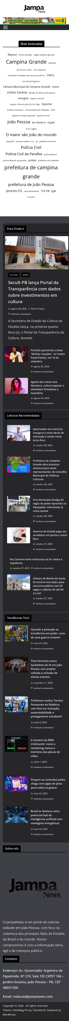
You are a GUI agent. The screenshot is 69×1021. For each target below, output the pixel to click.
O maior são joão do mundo (31, 134)
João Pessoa (18, 122)
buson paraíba (25, 55)
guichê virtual (43, 115)
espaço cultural (37, 98)
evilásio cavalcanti (15, 110)
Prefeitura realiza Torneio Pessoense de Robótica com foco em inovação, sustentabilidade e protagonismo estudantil (47, 708)
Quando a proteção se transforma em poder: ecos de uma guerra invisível (48, 633)
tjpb (53, 191)
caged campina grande (44, 55)
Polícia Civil (31, 147)
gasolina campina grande (23, 115)
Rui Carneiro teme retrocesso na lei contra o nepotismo (36, 561)
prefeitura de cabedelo (48, 160)
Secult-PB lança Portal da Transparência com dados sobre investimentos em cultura (34, 291)
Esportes (47, 104)
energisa (23, 98)
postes (32, 160)
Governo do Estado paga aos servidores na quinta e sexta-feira (50, 535)
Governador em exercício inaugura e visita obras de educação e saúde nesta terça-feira (48, 434)
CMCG (50, 75)
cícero (55, 86)
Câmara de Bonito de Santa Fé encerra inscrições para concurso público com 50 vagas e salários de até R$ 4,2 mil (49, 586)
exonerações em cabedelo (37, 110)
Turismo (31, 197)
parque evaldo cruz (25, 141)
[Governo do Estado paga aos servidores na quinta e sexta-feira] (18, 540)
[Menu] (5, 27)
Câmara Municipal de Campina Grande (26, 86)
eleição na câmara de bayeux (42, 93)
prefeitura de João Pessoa (31, 184)
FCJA (53, 110)
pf (37, 141)
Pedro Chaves (38, 308)
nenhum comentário (21, 313)
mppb (51, 122)
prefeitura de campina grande (31, 172)
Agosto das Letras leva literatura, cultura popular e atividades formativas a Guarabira (47, 387)
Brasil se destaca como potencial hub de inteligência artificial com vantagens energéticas (46, 817)
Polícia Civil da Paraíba (23, 153)
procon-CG (14, 191)
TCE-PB (45, 191)
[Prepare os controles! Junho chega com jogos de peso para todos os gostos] (16, 790)
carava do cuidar (24, 70)
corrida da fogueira (31, 81)
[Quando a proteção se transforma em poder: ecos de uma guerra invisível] (16, 640)
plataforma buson (47, 141)
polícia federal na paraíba (15, 160)
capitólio (52, 63)
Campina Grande (26, 61)
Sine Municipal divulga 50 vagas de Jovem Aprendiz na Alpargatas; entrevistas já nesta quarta (49, 505)
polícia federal (50, 154)
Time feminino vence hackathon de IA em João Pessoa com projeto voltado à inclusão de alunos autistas (46, 668)
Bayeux (12, 54)
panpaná (10, 141)
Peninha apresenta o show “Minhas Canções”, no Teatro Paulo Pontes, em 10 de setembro (48, 356)
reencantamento (31, 191)
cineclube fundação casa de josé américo (26, 75)
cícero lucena (17, 92)
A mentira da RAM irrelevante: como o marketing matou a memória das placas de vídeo (45, 748)
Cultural (14, 275)
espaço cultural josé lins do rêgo (25, 104)
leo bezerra (39, 122)
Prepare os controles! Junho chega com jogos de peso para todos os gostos (48, 783)
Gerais (25, 275)
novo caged (31, 129)
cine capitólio (40, 70)
